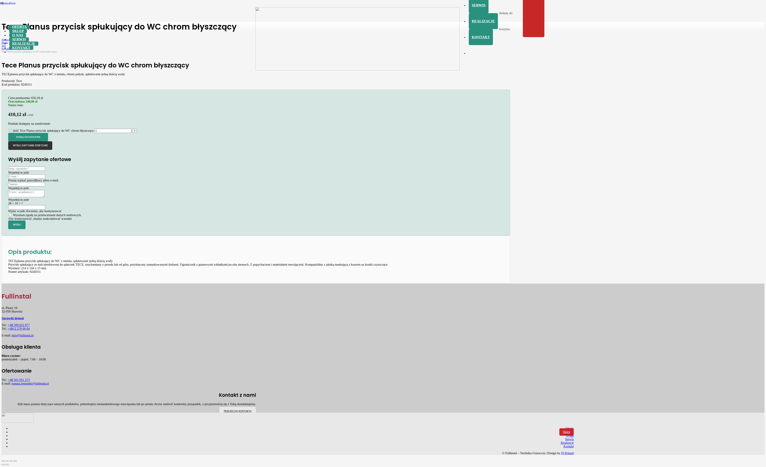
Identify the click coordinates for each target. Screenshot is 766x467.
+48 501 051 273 (19, 380)
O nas (570, 435)
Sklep (566, 432)
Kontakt (569, 446)
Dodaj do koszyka (28, 137)
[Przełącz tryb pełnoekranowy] (7, 461)
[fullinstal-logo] (357, 69)
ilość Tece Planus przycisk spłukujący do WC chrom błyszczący (53, 130)
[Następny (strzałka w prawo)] (7, 464)
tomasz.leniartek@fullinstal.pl (30, 383)
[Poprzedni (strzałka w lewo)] (3, 464)
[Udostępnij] (11, 461)
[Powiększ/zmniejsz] (3, 461)
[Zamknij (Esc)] (15, 461)
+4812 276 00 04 (19, 328)
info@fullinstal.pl (23, 335)
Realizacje (567, 442)
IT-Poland (567, 453)
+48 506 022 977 (19, 325)
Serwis (569, 439)
